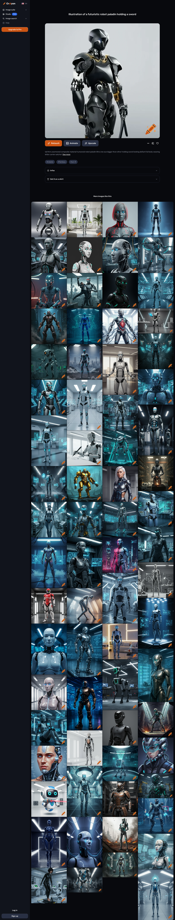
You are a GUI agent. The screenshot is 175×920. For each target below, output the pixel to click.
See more (66, 154)
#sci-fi (73, 162)
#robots (50, 162)
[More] (148, 143)
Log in (14, 910)
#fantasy (62, 162)
